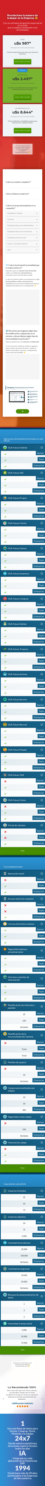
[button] (3, 1399)
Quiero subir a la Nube (22, 61)
